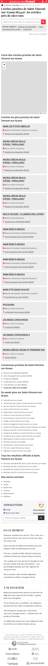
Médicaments (8, 493)
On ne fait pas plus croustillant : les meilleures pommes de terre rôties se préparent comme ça (23, 604)
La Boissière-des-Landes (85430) (17, 312)
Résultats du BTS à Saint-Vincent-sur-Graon (20, 472)
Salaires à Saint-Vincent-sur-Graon (16, 415)
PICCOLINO (8, 304)
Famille (7, 510)
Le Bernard (27, 29)
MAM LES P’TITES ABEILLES (16, 126)
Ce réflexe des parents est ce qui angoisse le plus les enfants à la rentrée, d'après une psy (23, 622)
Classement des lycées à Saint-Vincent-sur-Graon (22, 403)
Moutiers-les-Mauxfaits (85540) (17, 134)
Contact (22, 635)
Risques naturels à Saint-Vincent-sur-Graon (20, 430)
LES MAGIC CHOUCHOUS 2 (16, 334)
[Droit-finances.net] (35, 653)
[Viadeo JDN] (35, 658)
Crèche (8, 5)
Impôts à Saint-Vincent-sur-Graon (16, 421)
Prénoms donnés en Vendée (14, 442)
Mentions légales (9, 639)
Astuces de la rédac (12, 513)
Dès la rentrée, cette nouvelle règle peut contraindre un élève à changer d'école (20, 575)
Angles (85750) (10, 357)
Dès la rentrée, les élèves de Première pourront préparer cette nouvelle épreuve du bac (23, 547)
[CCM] (12, 649)
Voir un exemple (38, 510)
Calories (6, 490)
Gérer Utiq (40, 637)
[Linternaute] (12, 654)
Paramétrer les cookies (27, 637)
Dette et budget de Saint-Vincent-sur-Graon (20, 424)
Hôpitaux (6, 496)
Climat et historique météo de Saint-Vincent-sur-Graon (24, 427)
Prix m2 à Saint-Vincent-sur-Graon (16, 448)
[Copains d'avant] (12, 658)
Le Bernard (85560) (12, 327)
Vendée (16, 5)
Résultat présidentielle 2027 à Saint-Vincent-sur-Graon (24, 463)
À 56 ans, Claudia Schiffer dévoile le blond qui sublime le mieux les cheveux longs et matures (22, 555)
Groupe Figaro (21, 639)
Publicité (29, 635)
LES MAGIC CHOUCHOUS (15, 319)
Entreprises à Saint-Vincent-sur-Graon (18, 445)
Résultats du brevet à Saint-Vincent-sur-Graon (21, 469)
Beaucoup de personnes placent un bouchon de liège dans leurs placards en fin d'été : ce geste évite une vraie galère (23, 595)
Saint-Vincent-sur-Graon (12, 400)
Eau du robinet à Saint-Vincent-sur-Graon (19, 406)
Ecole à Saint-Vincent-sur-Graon (15, 409)
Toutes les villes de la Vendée (15, 388)
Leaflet (43, 113)
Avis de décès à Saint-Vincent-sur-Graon (19, 418)
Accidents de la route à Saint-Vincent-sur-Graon (22, 436)
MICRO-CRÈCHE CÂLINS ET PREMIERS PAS (24, 349)
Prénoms (6, 481)
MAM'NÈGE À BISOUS (14, 229)
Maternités (7, 487)
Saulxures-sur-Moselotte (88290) (17, 222)
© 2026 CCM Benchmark (36, 639)
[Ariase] (12, 663)
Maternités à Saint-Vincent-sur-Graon (18, 412)
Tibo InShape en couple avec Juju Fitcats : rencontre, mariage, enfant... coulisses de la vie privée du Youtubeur (23, 613)
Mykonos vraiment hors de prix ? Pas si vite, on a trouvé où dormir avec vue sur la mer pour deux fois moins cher (23, 538)
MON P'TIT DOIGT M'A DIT (16, 289)
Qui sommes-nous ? (12, 635)
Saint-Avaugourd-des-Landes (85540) (19, 237)
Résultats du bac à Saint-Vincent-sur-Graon (20, 466)
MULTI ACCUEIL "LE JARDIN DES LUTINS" (23, 214)
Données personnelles (11, 637)
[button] (4, 64)
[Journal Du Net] (35, 649)
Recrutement (38, 635)
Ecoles (5, 484)
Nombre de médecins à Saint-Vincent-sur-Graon (22, 433)
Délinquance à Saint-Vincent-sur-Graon (18, 439)
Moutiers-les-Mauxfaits (27, 27)
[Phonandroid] (35, 663)
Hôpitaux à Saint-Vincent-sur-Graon (17, 451)
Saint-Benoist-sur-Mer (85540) (16, 297)
